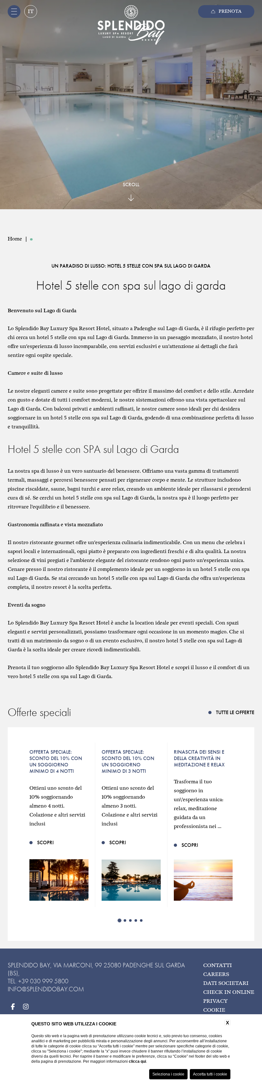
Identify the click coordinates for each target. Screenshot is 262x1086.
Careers (216, 974)
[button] (119, 920)
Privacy (215, 1001)
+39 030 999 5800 (43, 981)
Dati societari (226, 983)
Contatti (217, 966)
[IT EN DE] (30, 13)
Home (15, 239)
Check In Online (228, 992)
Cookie (214, 1010)
